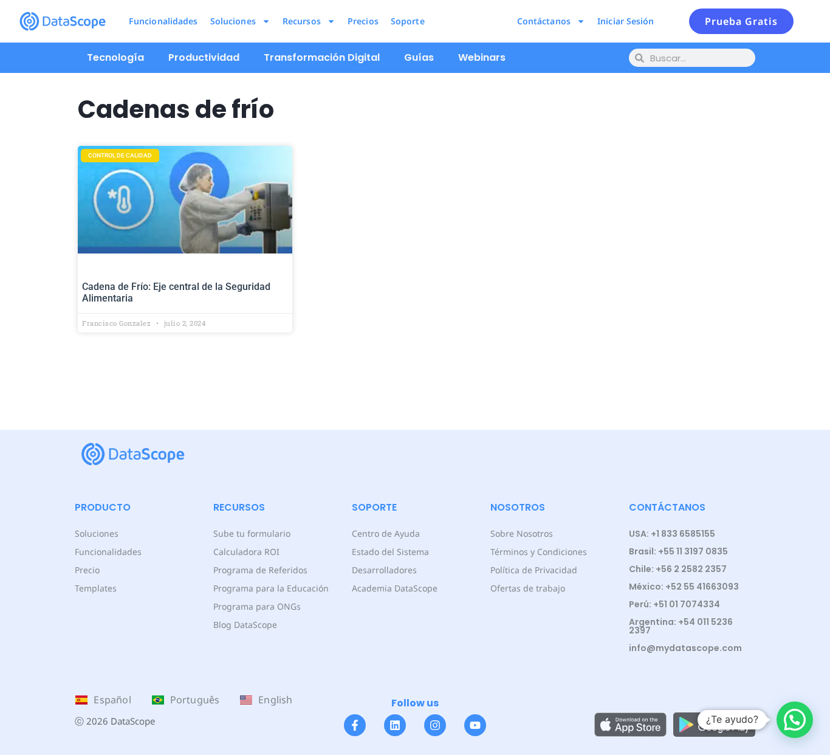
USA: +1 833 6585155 (672, 534)
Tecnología (115, 57)
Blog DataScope (245, 624)
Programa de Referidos (260, 570)
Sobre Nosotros (521, 533)
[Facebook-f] (355, 725)
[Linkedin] (395, 725)
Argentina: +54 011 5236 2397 (681, 626)
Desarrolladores (384, 570)
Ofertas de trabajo (527, 588)
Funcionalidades (163, 21)
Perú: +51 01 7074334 (674, 604)
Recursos (302, 21)
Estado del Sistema (390, 551)
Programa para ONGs (257, 606)
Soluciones (233, 21)
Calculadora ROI (246, 551)
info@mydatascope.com (685, 648)
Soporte (408, 21)
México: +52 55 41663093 (684, 587)
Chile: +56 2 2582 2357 (678, 569)
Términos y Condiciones (538, 551)
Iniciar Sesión (625, 21)
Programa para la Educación (271, 588)
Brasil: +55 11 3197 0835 (678, 551)
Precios (363, 21)
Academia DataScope (394, 588)
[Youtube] (475, 725)
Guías (419, 57)
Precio (87, 570)
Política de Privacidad (533, 570)
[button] (795, 720)
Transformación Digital (322, 57)
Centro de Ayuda (386, 533)
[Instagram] (435, 725)
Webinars (482, 57)
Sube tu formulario (251, 533)
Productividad (203, 57)
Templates (96, 588)
